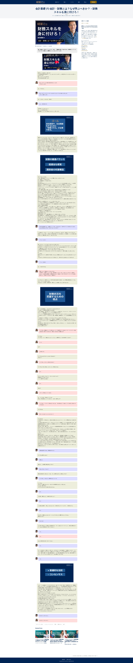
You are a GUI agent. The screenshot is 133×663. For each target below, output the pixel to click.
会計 (64, 624)
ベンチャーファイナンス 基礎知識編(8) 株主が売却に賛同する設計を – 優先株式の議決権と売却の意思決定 (57, 640)
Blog (82, 45)
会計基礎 (50, 46)
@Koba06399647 (84, 50)
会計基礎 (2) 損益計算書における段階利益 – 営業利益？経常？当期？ (85, 656)
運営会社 (63, 659)
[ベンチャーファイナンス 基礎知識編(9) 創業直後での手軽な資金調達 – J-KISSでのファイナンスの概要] (42, 634)
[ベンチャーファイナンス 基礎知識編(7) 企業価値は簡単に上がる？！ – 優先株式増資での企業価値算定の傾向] (71, 634)
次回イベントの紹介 (84, 23)
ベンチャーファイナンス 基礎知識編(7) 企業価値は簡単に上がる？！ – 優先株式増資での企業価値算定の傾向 (71, 641)
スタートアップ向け (39, 624)
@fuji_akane (83, 48)
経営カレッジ (46, 46)
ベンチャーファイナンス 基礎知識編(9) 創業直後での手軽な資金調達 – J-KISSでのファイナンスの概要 (42, 640)
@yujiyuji (85, 45)
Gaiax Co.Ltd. (64, 661)
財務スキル (60, 624)
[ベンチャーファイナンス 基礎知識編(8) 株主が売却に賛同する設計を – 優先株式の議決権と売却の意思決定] (57, 634)
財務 (55, 624)
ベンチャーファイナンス (49, 624)
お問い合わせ (69, 659)
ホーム (53, 15)
